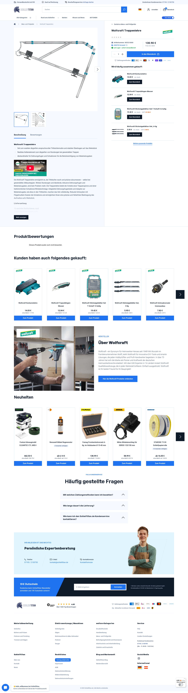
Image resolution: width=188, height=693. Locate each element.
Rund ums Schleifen (48, 17)
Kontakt (140, 632)
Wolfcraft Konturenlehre (137, 74)
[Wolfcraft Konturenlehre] (117, 79)
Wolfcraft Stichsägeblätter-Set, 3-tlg (142, 126)
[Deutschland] (139, 667)
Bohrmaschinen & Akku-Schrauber (67, 636)
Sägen (57, 632)
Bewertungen (36, 135)
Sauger (57, 643)
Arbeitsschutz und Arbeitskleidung (108, 643)
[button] (114, 54)
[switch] (181, 684)
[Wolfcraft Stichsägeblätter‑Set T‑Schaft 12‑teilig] (117, 114)
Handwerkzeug (101, 632)
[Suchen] (124, 10)
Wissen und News (78, 17)
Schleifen (17, 629)
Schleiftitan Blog (102, 660)
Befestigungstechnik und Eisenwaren (109, 640)
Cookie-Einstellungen (144, 636)
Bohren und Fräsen (20, 632)
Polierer (58, 640)
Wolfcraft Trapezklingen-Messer (140, 91)
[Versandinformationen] (127, 45)
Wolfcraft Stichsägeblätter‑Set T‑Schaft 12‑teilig (146, 109)
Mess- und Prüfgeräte (27, 24)
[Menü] (184, 679)
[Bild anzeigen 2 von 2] (38, 119)
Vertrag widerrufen (62, 660)
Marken (64, 17)
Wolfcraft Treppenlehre (46, 24)
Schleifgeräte (59, 629)
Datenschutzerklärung (62, 671)
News (16, 667)
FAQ (138, 629)
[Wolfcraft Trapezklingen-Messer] (117, 96)
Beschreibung (20, 135)
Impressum (59, 663)
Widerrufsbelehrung (62, 675)
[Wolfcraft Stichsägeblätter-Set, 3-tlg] (117, 131)
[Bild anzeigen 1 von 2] (21, 119)
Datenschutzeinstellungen (64, 678)
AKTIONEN (93, 17)
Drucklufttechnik (102, 629)
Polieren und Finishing (21, 636)
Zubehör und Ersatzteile (104, 647)
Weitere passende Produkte (142, 143)
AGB (56, 667)
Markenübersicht (102, 663)
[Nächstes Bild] (97, 69)
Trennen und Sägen (20, 640)
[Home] (15, 24)
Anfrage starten (88, 2)
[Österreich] (146, 667)
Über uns (17, 660)
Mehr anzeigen (21, 217)
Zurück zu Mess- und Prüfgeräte (125, 24)
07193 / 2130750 (168, 2)
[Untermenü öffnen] (58, 18)
